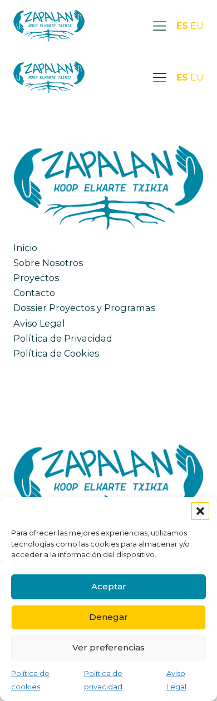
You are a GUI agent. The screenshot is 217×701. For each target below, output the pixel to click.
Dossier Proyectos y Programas (84, 307)
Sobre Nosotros (48, 262)
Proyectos (36, 277)
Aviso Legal (39, 323)
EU (197, 25)
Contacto (34, 292)
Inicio (25, 247)
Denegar (108, 617)
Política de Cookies (56, 353)
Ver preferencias (108, 647)
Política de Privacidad (62, 338)
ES (182, 25)
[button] (200, 511)
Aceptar (108, 586)
